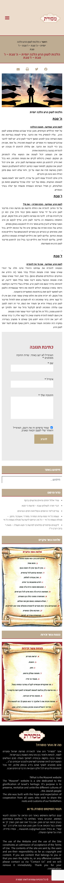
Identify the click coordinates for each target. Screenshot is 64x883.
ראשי (44, 42)
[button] (7, 17)
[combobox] (32, 479)
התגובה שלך (45, 395)
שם (50, 363)
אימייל (49, 379)
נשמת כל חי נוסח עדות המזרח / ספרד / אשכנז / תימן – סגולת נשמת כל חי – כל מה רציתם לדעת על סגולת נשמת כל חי (32, 518)
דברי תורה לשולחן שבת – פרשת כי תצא (40, 505)
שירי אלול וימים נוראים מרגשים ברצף (41, 500)
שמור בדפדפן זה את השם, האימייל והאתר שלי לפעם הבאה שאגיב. (33, 429)
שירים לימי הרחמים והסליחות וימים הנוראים (38, 511)
